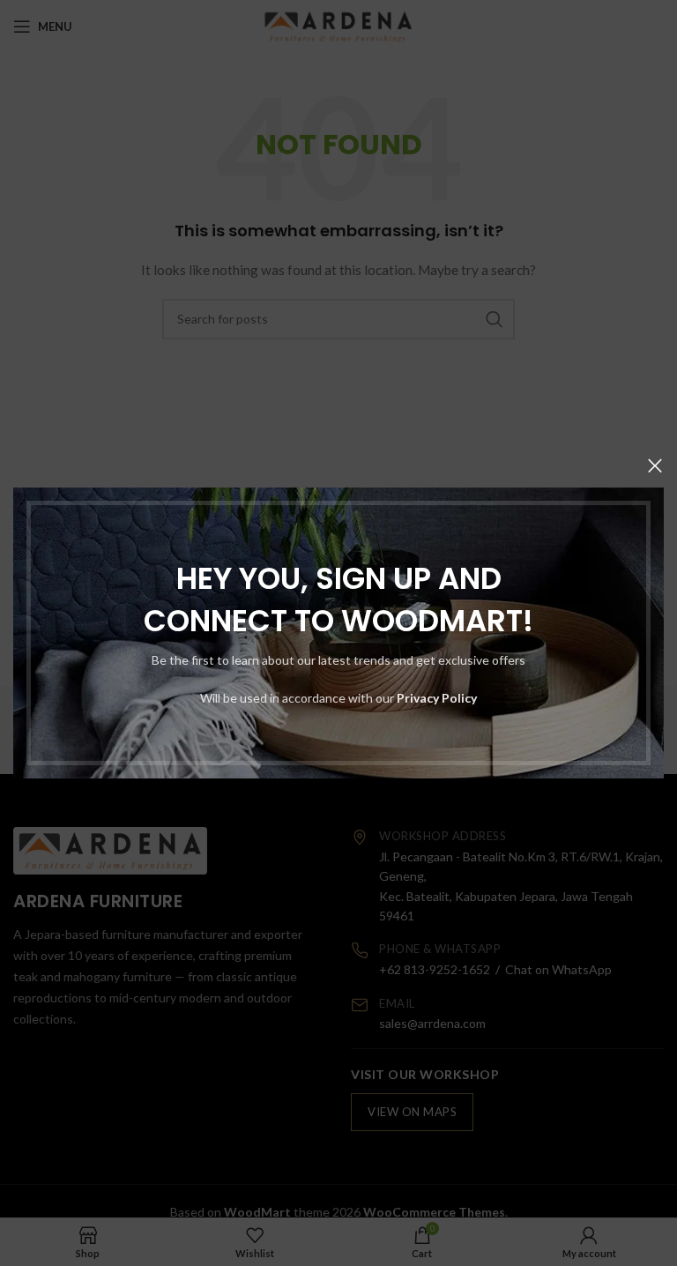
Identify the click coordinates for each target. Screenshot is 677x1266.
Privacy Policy (437, 697)
